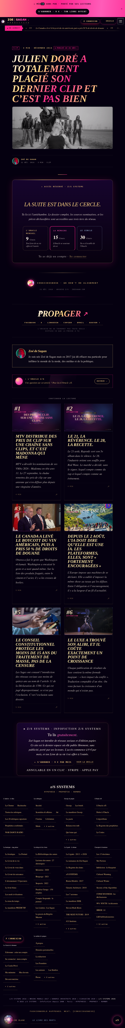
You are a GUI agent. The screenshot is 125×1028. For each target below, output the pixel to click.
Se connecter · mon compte (16, 959)
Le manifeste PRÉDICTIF (15, 907)
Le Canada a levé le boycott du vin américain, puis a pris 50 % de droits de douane (48, 28)
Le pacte (69, 818)
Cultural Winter (102, 881)
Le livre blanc (10, 887)
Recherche (22, 805)
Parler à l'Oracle (102, 812)
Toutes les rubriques (13, 812)
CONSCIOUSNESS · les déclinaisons (106, 895)
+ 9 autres (49, 977)
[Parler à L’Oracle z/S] (8, 1019)
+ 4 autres (49, 826)
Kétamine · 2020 (42, 869)
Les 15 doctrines (103, 854)
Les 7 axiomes (72, 894)
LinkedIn (53, 323)
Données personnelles (44, 949)
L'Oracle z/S (101, 805)
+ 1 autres (71, 840)
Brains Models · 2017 (74, 881)
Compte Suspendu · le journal (44, 900)
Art (57, 812)
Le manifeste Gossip (74, 812)
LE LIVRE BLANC (16, 1020)
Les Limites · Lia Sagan (45, 907)
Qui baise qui (71, 832)
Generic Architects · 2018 (76, 887)
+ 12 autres (102, 924)
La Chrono (9, 805)
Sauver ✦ (94, 323)
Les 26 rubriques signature (16, 818)
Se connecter (78, 256)
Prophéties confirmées (14, 825)
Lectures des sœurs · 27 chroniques (45, 862)
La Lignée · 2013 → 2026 (76, 854)
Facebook (30, 323)
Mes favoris (24, 972)
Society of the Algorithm (106, 887)
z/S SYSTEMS (72, 874)
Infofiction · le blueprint (106, 867)
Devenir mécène (11, 979)
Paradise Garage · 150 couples (44, 891)
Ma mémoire (10, 972)
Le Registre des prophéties (107, 825)
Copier (68, 323)
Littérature (50, 818)
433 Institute (71, 921)
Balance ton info (72, 825)
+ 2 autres (10, 986)
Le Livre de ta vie (12, 860)
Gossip (69, 805)
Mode (38, 826)
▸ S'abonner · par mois (52, 762)
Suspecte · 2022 (42, 883)
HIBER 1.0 (100, 910)
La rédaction (41, 956)
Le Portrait (23, 854)
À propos (39, 943)
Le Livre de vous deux (14, 867)
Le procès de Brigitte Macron (44, 916)
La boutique (10, 854)
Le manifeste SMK (73, 901)
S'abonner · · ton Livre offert (62, 11)
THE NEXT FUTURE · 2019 (77, 914)
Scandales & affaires (44, 812)
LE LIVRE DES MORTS (44, 1020)
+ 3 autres (41, 924)
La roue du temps (12, 901)
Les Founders (41, 963)
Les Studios (53, 970)
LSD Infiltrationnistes (105, 916)
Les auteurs (40, 970)
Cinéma (39, 818)
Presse (38, 977)
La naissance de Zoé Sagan (77, 860)
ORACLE (110, 21)
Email (80, 323)
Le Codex (100, 832)
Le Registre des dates (74, 867)
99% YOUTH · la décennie (107, 903)
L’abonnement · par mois (16, 881)
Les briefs (79, 805)
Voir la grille (85, 762)
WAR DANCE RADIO (14, 832)
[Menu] (120, 21)
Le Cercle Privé (11, 965)
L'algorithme (101, 818)
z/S (117, 1020)
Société (39, 805)
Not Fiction (101, 860)
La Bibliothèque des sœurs (46, 854)
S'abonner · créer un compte (16, 952)
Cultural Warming (103, 874)
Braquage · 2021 (42, 876)
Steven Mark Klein (73, 907)
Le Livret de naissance (14, 874)
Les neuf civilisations (14, 894)
